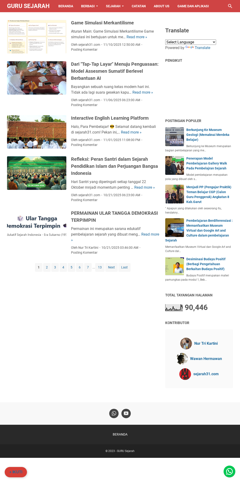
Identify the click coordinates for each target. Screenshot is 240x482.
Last (124, 267)
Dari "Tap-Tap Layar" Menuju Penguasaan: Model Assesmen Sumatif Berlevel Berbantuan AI (115, 71)
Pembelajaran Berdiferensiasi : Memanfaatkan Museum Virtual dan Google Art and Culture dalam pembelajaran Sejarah (199, 230)
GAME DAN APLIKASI (193, 6)
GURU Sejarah (28, 6)
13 (100, 267)
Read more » (137, 37)
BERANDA (65, 6)
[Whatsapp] (229, 471)
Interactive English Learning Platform (110, 118)
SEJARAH (113, 6)
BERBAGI (88, 6)
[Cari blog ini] (230, 6)
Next (111, 267)
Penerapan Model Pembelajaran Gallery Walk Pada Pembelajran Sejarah (206, 163)
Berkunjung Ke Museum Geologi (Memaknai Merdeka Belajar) (207, 135)
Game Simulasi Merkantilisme (102, 23)
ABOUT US (161, 6)
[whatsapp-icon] (114, 413)
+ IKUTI (15, 472)
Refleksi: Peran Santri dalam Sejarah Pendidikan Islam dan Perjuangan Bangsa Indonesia (114, 166)
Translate (202, 48)
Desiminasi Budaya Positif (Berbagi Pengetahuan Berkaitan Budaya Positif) (205, 264)
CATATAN (139, 6)
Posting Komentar (84, 49)
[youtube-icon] (126, 413)
